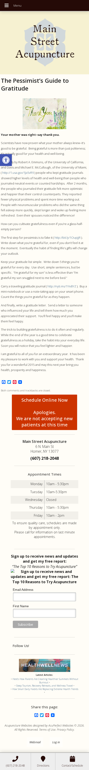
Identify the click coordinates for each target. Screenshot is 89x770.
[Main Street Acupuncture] (45, 42)
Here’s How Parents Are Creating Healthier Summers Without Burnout (45, 680)
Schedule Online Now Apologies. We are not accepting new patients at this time (44, 412)
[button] (6, 160)
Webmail (35, 742)
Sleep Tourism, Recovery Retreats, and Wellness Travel (44, 685)
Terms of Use (47, 729)
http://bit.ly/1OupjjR (68, 237)
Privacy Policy (65, 729)
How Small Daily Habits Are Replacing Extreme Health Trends (45, 689)
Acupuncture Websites (18, 725)
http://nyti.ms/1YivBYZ (61, 286)
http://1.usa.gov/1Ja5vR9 (18, 173)
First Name (21, 606)
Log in (56, 742)
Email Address (23, 589)
